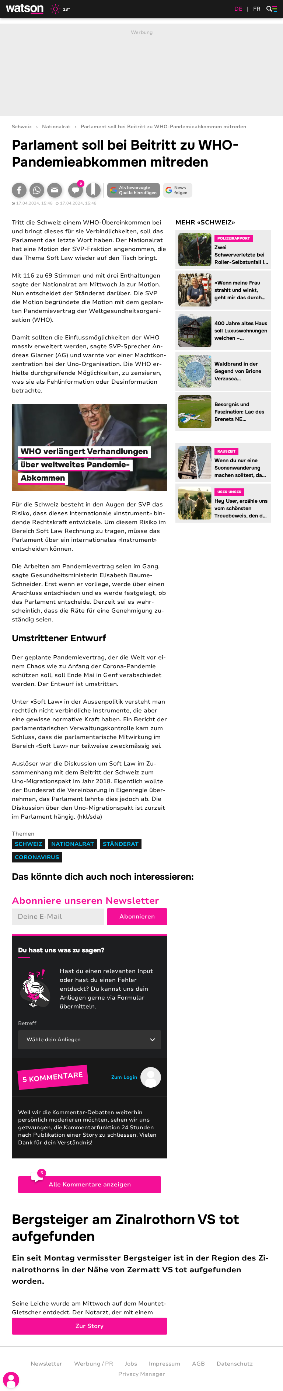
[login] (11, 1380)
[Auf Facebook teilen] (19, 190)
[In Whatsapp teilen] (36, 190)
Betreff (27, 1023)
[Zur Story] (141, 1273)
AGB (198, 1363)
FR (257, 9)
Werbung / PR (93, 1363)
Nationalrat (56, 127)
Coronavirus (37, 857)
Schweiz (22, 127)
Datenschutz (235, 1363)
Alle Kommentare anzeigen (90, 1185)
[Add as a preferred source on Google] (133, 190)
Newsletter (46, 1363)
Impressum (164, 1363)
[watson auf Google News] (177, 190)
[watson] (25, 9)
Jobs (131, 1363)
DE (238, 9)
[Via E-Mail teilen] (54, 190)
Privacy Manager (141, 1374)
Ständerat (121, 844)
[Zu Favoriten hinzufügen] (93, 190)
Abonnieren (137, 917)
